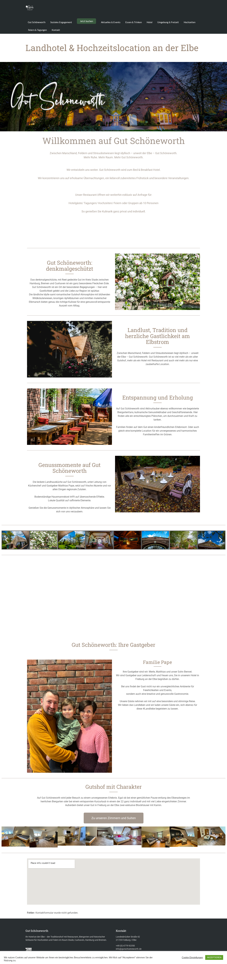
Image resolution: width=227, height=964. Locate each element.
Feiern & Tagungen (37, 30)
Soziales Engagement (61, 22)
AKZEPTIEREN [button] (214, 957)
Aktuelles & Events (110, 22)
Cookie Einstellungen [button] (192, 957)
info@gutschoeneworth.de (128, 949)
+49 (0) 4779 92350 (125, 945)
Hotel (149, 22)
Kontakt (56, 30)
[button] (6, 540)
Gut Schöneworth (36, 22)
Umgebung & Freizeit (168, 22)
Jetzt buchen (86, 21)
